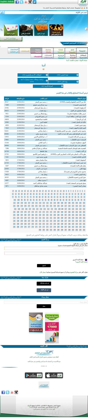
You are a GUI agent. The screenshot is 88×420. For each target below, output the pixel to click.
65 (48, 197)
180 (18, 212)
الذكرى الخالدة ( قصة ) (79, 157)
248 (62, 224)
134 (40, 206)
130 (55, 206)
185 (73, 215)
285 (73, 230)
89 (51, 200)
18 (40, 191)
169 (58, 212)
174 (40, 212)
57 (72, 197)
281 (14, 227)
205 (73, 218)
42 (42, 194)
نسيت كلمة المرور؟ (81, 262)
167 (66, 212)
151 (52, 209)
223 (80, 221)
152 (48, 209)
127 (66, 206)
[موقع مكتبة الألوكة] (71, 56)
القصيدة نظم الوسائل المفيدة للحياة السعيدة (72, 148)
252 (47, 224)
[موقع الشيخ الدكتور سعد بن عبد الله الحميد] (44, 20)
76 (15, 197)
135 (36, 206)
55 (78, 197)
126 (69, 206)
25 (19, 191)
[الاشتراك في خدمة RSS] (82, 9)
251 (51, 224)
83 (69, 200)
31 (75, 194)
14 (51, 191)
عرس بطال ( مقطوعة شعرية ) (76, 113)
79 (81, 200)
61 (60, 197)
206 (69, 218)
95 (33, 200)
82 (72, 200)
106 (69, 203)
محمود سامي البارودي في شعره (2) (75, 171)
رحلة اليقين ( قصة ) (80, 174)
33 (69, 194)
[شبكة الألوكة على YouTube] (26, 2)
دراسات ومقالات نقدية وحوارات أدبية (32, 79)
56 (75, 197)
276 (33, 227)
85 (63, 200)
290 (55, 230)
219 (22, 218)
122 (84, 206)
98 (24, 200)
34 (66, 194)
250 (55, 224)
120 (18, 203)
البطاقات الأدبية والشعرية (33, 75)
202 (84, 218)
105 (73, 203)
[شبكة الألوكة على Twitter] (21, 2)
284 (77, 230)
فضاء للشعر (64, 75)
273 (44, 227)
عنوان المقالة (81, 98)
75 (18, 197)
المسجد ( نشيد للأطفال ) (78, 139)
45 (33, 194)
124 (77, 206)
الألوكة (30, 405)
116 (33, 203)
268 (62, 227)
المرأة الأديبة (49, 86)
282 (84, 230)
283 (80, 230)
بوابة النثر (65, 82)
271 (51, 227)
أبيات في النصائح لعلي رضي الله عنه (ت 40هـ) (72, 134)
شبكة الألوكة (83, 60)
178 (25, 212)
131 (51, 206)
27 (13, 191)
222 (84, 221)
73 (24, 197)
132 (47, 206)
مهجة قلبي (83, 168)
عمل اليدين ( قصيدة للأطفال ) (77, 177)
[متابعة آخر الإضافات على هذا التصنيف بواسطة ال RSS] (43, 69)
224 (77, 221)
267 (66, 227)
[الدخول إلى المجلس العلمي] (73, 44)
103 (80, 203)
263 (80, 227)
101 (15, 200)
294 (40, 230)
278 (25, 227)
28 (84, 194)
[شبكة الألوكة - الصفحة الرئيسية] (78, 9)
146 (69, 209)
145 (73, 209)
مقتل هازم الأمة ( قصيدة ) (78, 166)
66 (45, 197)
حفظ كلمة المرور (78, 259)
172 (47, 212)
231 (51, 221)
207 (66, 218)
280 (18, 227)
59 (66, 197)
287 (66, 230)
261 (14, 224)
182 (84, 215)
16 (46, 191)
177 (29, 212)
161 (15, 209)
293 (44, 230)
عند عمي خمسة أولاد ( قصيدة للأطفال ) (74, 163)
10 (63, 191)
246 (69, 224)
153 (45, 209)
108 (62, 203)
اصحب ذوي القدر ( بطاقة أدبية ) (76, 116)
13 (54, 191)
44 (36, 194)
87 (57, 200)
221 (14, 218)
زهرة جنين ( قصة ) (80, 125)
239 (22, 221)
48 (24, 194)
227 (66, 221)
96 (30, 200)
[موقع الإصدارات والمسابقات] (48, 56)
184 (77, 215)
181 (14, 212)
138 (25, 206)
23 (25, 191)
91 (45, 200)
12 (57, 191)
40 (48, 194)
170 (55, 212)
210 (55, 218)
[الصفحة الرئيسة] (87, 9)
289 (58, 230)
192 (47, 215)
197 (29, 215)
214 (40, 218)
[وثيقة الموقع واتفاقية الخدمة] (57, 9)
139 (22, 206)
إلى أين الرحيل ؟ (81, 119)
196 (33, 215)
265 (73, 227)
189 (58, 215)
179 (22, 212)
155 (37, 209)
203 (80, 218)
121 (14, 203)
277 (29, 227)
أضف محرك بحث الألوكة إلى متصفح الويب (44, 409)
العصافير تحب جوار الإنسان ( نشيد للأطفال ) (72, 145)
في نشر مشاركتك (44, 283)
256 (33, 224)
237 (29, 221)
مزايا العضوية (74, 272)
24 (22, 191)
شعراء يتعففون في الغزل (78, 111)
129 (58, 206)
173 (44, 212)
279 (22, 227)
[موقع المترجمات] (36, 56)
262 (84, 227)
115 (36, 203)
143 (80, 209)
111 (51, 203)
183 (80, 215)
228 (62, 221)
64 (51, 197)
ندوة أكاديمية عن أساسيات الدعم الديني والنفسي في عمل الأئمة (44, 361)
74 (21, 197)
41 (45, 194)
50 (18, 194)
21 (31, 191)
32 (72, 194)
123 (80, 206)
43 (39, 194)
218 (25, 218)
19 (37, 191)
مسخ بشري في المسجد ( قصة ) (76, 183)
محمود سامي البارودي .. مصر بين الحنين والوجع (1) (70, 131)
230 (55, 221)
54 (81, 197)
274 (40, 227)
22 (28, 191)
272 (47, 227)
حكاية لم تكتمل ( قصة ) (79, 122)
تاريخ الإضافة (20, 98)
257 (29, 224)
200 (18, 215)
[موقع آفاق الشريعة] (71, 51)
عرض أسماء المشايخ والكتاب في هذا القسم (72, 93)
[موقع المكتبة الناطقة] (59, 56)
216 (33, 218)
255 (36, 224)
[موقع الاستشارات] (25, 51)
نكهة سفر (83, 180)
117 (29, 203)
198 (25, 215)
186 (69, 215)
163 (80, 212)
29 (81, 194)
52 (13, 194)
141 (14, 206)
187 (66, 215)
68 (39, 197)
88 (54, 200)
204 (77, 218)
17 (43, 191)
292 (47, 230)
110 (55, 203)
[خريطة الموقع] (84, 9)
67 (42, 197)
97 (27, 200)
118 (25, 203)
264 (77, 227)
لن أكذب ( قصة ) (81, 151)
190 (55, 215)
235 (36, 221)
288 (62, 230)
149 (59, 209)
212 (47, 218)
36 (60, 194)
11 (60, 191)
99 (21, 200)
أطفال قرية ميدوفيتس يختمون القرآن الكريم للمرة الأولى (44, 357)
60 (63, 197)
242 (84, 224)
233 (44, 221)
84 (66, 200)
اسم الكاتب (43, 98)
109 (58, 203)
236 (33, 221)
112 (47, 203)
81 (75, 200)
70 (33, 197)
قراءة (7, 98)
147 (66, 209)
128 (62, 206)
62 (57, 197)
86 (60, 200)
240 (18, 221)
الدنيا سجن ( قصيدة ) (79, 105)
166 (69, 212)
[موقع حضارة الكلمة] (36, 51)
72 (27, 197)
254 (40, 224)
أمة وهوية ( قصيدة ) (80, 108)
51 (15, 194)
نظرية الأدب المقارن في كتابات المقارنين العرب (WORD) (68, 154)
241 (14, 221)
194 (40, 215)
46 (30, 194)
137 (29, 206)
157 (30, 209)
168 (62, 212)
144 (77, 209)
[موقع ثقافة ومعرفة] (59, 51)
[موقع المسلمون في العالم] (13, 51)
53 (84, 197)
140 (18, 206)
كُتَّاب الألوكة (44, 346)
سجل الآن (43, 272)
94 (36, 200)
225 (73, 221)
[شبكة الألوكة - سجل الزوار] (70, 9)
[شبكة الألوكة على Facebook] (17, 2)
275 (36, 227)
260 (18, 224)
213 (44, 218)
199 (22, 215)
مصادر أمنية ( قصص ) (79, 186)
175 (36, 212)
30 (78, 194)
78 (84, 200)
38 (54, 194)
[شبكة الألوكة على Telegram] (34, 2)
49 (21, 194)
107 (66, 203)
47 (27, 194)
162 (84, 212)
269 (58, 227)
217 (29, 218)
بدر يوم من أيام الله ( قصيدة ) (77, 137)
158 (26, 209)
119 (22, 203)
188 (62, 215)
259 (22, 224)
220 (18, 218)
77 (13, 197)
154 (41, 209)
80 (78, 200)
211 (51, 218)
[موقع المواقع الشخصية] (82, 56)
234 (40, 221)
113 (44, 203)
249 (58, 224)
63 (54, 197)
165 (73, 212)
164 (77, 212)
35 (63, 194)
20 (34, 191)
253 (44, 224)
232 (47, 221)
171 (51, 212)
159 (23, 209)
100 (18, 200)
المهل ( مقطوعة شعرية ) (78, 142)
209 (58, 218)
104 (77, 203)
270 (55, 227)
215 (36, 218)
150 (56, 209)
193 (44, 215)
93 (39, 200)
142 (84, 209)
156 (34, 209)
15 (49, 191)
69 (36, 197)
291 (51, 230)
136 (33, 206)
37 (57, 194)
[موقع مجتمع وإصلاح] (48, 51)
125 (73, 206)
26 (16, 191)
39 (51, 194)
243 (80, 224)
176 (33, 212)
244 (77, 224)
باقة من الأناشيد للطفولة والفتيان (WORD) (73, 102)
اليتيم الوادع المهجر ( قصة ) (77, 128)
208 (62, 218)
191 (51, 215)
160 (19, 209)
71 (30, 197)
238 (25, 221)
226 (69, 221)
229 (58, 221)
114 (40, 203)
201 (14, 215)
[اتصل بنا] (46, 9)
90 (48, 200)
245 (73, 224)
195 (36, 215)
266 (69, 227)
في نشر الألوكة (44, 289)
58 (69, 197)
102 (84, 203)
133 (44, 206)
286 (69, 230)
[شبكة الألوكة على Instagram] (30, 2)
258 (25, 224)
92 (42, 200)
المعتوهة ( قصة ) (81, 160)
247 (66, 224)
